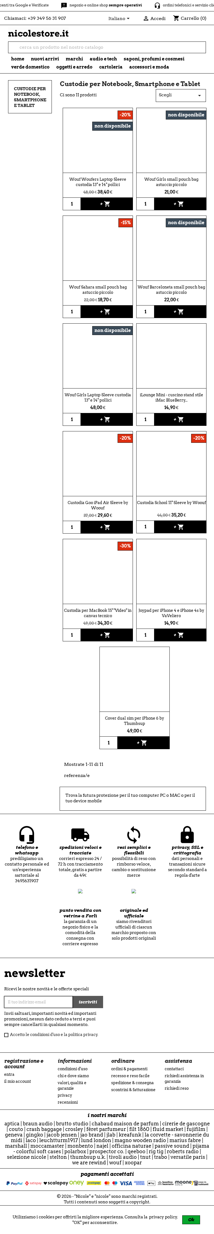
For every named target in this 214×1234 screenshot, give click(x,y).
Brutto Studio (72, 1124)
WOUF (115, 1162)
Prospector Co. (106, 1151)
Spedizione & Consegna (132, 1083)
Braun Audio (38, 1124)
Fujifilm (196, 1129)
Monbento (80, 1146)
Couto (16, 1129)
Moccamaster (47, 1146)
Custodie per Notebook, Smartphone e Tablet (30, 97)
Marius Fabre (185, 1140)
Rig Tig (156, 1151)
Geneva (14, 1135)
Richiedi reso (177, 1088)
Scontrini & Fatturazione (133, 1090)
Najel (102, 1146)
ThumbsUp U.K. (88, 1157)
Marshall (16, 1146)
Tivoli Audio (123, 1157)
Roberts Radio (183, 1151)
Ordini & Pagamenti (129, 1069)
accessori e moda (149, 67)
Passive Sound (172, 1146)
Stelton (58, 1157)
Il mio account (17, 1081)
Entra (9, 1074)
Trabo (160, 1157)
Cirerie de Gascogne (186, 1124)
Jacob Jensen (62, 1135)
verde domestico (30, 67)
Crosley (74, 1129)
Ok (191, 1219)
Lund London (96, 1140)
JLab (110, 1135)
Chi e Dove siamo (73, 1076)
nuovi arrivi (45, 59)
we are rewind (89, 1162)
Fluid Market (168, 1129)
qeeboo (136, 1151)
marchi (74, 59)
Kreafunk (130, 1135)
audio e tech (103, 59)
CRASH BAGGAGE (44, 1129)
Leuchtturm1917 (58, 1140)
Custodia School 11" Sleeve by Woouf (171, 502)
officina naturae (131, 1146)
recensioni (68, 1102)
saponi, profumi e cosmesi (154, 59)
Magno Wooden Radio (140, 1140)
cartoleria (111, 67)
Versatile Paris (188, 1157)
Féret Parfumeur (106, 1129)
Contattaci (174, 1069)
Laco (31, 1140)
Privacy (65, 1095)
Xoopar (133, 1162)
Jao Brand (91, 1135)
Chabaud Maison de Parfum (125, 1124)
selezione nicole (26, 1157)
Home (17, 59)
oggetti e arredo (74, 67)
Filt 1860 (139, 1129)
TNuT (145, 1157)
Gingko (34, 1135)
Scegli (181, 95)
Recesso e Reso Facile (130, 1076)
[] (203, 50)
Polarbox (75, 1151)
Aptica (12, 1124)
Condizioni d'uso (72, 1069)
